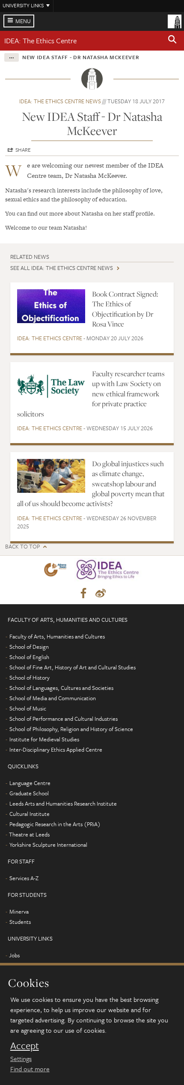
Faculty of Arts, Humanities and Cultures (57, 636)
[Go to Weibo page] (100, 593)
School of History (29, 677)
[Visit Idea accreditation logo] (109, 571)
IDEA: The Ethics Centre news (60, 101)
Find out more (30, 1068)
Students (20, 921)
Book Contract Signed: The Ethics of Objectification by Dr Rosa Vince (125, 309)
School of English (29, 657)
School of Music (27, 708)
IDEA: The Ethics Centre (40, 40)
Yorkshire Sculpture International (48, 844)
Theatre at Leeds (29, 834)
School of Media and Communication (52, 698)
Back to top (22, 546)
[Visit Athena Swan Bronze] (56, 571)
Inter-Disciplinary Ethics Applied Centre (55, 749)
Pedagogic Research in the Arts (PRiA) (55, 824)
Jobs (14, 955)
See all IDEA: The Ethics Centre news (61, 268)
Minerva (19, 911)
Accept (24, 1045)
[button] (172, 41)
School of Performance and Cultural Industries (63, 718)
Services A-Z (24, 878)
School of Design (29, 646)
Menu (23, 21)
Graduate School (29, 793)
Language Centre (29, 783)
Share (23, 149)
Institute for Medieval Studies (44, 739)
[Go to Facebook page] (83, 593)
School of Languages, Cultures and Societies (61, 687)
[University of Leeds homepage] (174, 20)
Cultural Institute (29, 813)
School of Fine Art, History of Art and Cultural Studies (72, 667)
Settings (21, 1058)
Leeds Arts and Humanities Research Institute (63, 803)
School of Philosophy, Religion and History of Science (71, 729)
